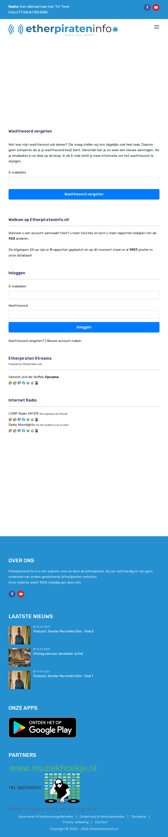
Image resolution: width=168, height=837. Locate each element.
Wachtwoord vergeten (84, 194)
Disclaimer (139, 817)
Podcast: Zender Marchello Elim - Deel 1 (63, 676)
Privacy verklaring (76, 822)
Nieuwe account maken (64, 341)
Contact (101, 822)
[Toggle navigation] (157, 27)
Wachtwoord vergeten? (26, 341)
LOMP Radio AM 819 (24, 414)
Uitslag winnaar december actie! (58, 654)
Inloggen (84, 327)
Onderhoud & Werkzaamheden (102, 817)
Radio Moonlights (22, 425)
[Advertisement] (84, 80)
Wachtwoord (18, 306)
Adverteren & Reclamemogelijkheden (46, 817)
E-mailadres (17, 172)
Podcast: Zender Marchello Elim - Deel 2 (63, 631)
